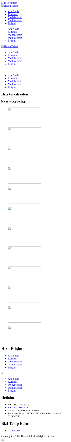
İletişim (12, 23)
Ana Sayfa (13, 11)
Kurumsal (13, 14)
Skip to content (9, 2)
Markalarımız (15, 20)
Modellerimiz (15, 17)
